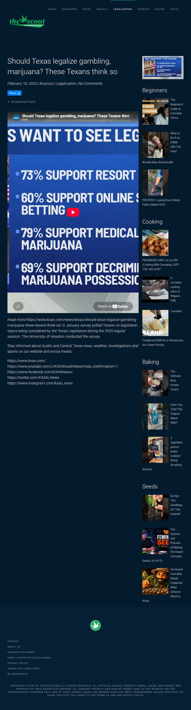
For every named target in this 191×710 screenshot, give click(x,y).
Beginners (69, 9)
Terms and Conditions (23, 668)
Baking (160, 9)
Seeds (86, 9)
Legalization (123, 9)
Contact (13, 641)
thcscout (47, 83)
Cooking (143, 9)
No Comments (90, 83)
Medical (102, 9)
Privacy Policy (17, 663)
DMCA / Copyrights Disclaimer (29, 657)
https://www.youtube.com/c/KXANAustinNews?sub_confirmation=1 (62, 366)
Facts (174, 9)
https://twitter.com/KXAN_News (33, 377)
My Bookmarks (17, 674)
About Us (14, 646)
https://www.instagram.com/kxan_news (40, 383)
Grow (52, 9)
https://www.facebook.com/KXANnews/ (40, 372)
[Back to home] (26, 21)
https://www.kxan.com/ (26, 360)
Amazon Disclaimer (21, 652)
